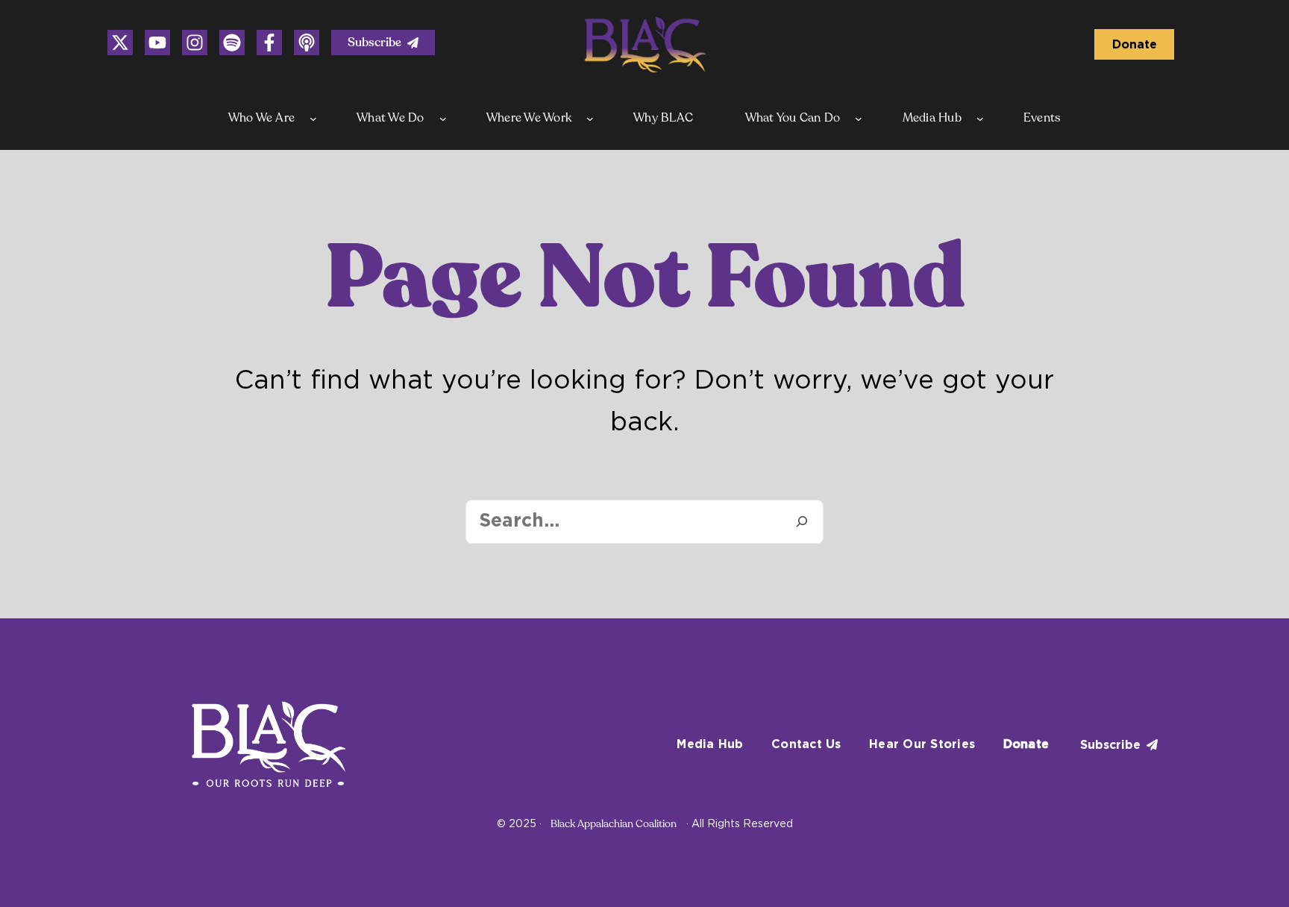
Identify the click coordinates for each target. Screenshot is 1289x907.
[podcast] (306, 42)
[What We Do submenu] (443, 118)
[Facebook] (269, 42)
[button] (383, 42)
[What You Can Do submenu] (858, 118)
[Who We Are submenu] (313, 118)
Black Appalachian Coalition (614, 824)
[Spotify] (232, 42)
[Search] (801, 521)
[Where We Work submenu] (590, 118)
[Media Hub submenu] (980, 118)
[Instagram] (120, 42)
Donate (1134, 45)
